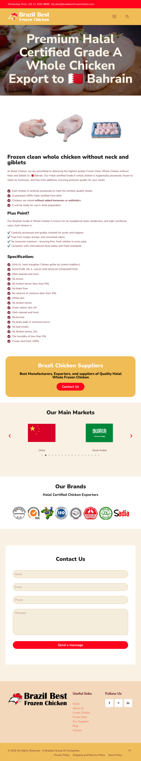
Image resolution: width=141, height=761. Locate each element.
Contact (77, 730)
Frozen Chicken (81, 712)
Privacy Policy (62, 755)
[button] (9, 436)
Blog (75, 726)
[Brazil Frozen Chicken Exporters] (29, 16)
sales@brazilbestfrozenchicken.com (74, 4)
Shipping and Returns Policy (89, 755)
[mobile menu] (114, 16)
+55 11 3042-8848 (38, 4)
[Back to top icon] (129, 751)
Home (76, 704)
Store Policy (115, 755)
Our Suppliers (81, 721)
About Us (78, 708)
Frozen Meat (80, 717)
